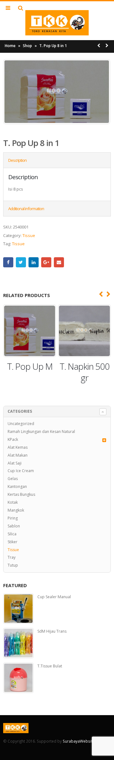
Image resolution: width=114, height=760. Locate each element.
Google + (46, 262)
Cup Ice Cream (21, 470)
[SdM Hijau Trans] (18, 643)
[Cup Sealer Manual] (18, 608)
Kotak (13, 502)
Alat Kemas (18, 447)
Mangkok (16, 510)
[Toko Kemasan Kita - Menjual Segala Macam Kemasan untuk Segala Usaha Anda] (57, 22)
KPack (13, 439)
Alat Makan (18, 455)
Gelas (13, 478)
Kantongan (17, 486)
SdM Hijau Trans (51, 631)
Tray (12, 557)
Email (59, 262)
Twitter (21, 262)
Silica (12, 534)
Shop (27, 45)
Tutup (13, 565)
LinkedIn (33, 262)
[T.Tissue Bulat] (18, 678)
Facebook (8, 262)
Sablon (14, 526)
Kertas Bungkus (21, 494)
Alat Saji (15, 463)
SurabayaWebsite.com (83, 741)
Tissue (28, 235)
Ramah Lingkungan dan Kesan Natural (41, 431)
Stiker (12, 541)
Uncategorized (21, 423)
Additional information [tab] (26, 208)
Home (10, 45)
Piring (13, 518)
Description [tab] (17, 160)
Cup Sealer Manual (54, 596)
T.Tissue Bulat (49, 666)
